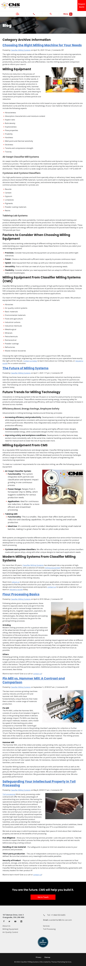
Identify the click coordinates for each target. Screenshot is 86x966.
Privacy (38, 957)
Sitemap (47, 957)
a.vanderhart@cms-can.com (60, 920)
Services (46, 926)
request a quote (16, 589)
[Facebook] (4, 921)
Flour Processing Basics (21, 594)
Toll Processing (49, 929)
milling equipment (52, 567)
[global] (17, 14)
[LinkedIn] (21, 921)
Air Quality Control (10, 932)
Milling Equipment (10, 929)
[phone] (34, 14)
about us (15, 582)
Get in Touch (43, 897)
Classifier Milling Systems (21, 50)
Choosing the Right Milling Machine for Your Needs (42, 45)
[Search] (51, 14)
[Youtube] (15, 921)
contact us (52, 587)
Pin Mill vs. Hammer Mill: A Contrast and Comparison (34, 680)
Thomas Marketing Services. (61, 962)
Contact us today (30, 361)
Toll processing (9, 794)
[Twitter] (9, 921)
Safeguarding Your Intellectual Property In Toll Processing (39, 783)
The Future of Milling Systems (25, 368)
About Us (6, 926)
